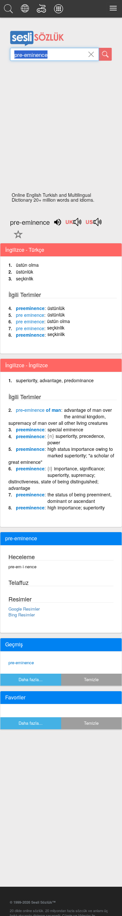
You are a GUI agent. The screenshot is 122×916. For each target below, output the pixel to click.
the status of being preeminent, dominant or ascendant (79, 497)
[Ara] (105, 54)
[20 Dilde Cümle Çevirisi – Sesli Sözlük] (26, 10)
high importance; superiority (76, 507)
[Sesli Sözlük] (9, 10)
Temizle (91, 679)
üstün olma (27, 265)
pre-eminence (21, 662)
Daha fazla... (31, 679)
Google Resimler (24, 609)
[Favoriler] (16, 238)
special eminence (65, 429)
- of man (38, 410)
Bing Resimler (21, 615)
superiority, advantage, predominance (55, 380)
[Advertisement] (61, 128)
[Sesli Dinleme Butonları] (73, 224)
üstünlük (24, 271)
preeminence (30, 308)
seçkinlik (24, 278)
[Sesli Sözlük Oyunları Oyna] (42, 10)
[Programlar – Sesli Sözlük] (59, 10)
